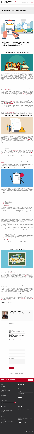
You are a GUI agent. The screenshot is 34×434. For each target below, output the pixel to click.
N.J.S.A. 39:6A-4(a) (6, 89)
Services (19, 388)
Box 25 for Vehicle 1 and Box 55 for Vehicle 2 (18, 278)
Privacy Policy (31, 431)
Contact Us (8, 299)
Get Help (11, 368)
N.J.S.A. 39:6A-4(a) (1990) (10, 103)
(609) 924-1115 (30, 2)
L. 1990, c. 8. (3, 102)
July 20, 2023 (11, 330)
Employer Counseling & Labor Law (6, 413)
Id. (25, 213)
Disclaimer (11, 366)
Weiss (21, 157)
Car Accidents (3, 408)
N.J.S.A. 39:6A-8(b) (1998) (11, 112)
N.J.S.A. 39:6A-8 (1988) (12, 101)
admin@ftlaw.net (3, 395)
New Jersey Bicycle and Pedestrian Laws (15, 339)
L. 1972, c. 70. (15, 74)
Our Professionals (20, 390)
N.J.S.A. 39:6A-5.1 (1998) (15, 108)
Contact (19, 394)
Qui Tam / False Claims (4, 418)
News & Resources (21, 391)
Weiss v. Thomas (23, 147)
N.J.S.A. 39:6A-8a (7, 205)
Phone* (10, 352)
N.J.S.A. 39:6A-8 (7, 239)
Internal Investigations (4, 414)
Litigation (2, 416)
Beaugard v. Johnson (27, 139)
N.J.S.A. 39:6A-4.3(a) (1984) (28, 94)
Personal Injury (12, 373)
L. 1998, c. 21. (16, 107)
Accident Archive (20, 424)
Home (19, 386)
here (10, 277)
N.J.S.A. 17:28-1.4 (12, 272)
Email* (10, 355)
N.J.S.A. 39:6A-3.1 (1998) (17, 111)
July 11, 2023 (11, 334)
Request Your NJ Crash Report (22, 403)
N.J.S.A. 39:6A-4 (15, 150)
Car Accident (16, 373)
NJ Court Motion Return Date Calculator (24, 401)
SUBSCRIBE (30, 379)
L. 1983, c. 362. (24, 93)
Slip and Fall (3, 419)
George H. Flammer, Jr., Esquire (15, 311)
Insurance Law (21, 373)
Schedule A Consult (23, 298)
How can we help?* (12, 358)
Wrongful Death (3, 424)
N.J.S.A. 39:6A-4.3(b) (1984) (29, 95)
